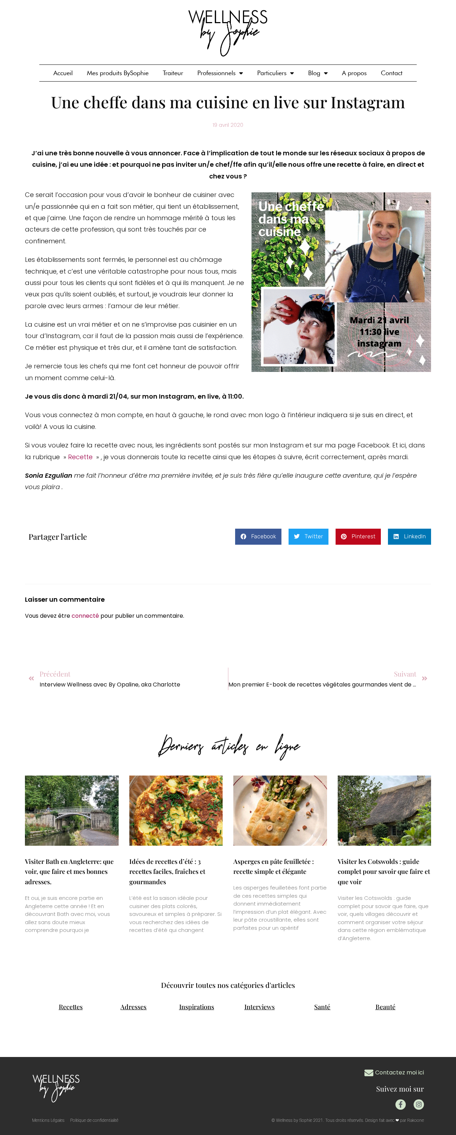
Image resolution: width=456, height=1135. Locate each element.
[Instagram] (419, 1104)
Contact (392, 73)
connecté (85, 616)
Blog (314, 73)
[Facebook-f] (400, 1104)
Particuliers (271, 73)
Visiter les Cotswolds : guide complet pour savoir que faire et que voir (384, 871)
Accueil (63, 73)
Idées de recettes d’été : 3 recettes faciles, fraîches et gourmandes (167, 871)
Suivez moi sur (400, 1088)
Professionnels (216, 73)
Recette (81, 456)
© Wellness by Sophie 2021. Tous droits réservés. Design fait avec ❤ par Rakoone (347, 1120)
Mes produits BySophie (118, 73)
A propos (354, 73)
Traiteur (173, 73)
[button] (258, 537)
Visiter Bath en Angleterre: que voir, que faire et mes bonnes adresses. (69, 871)
